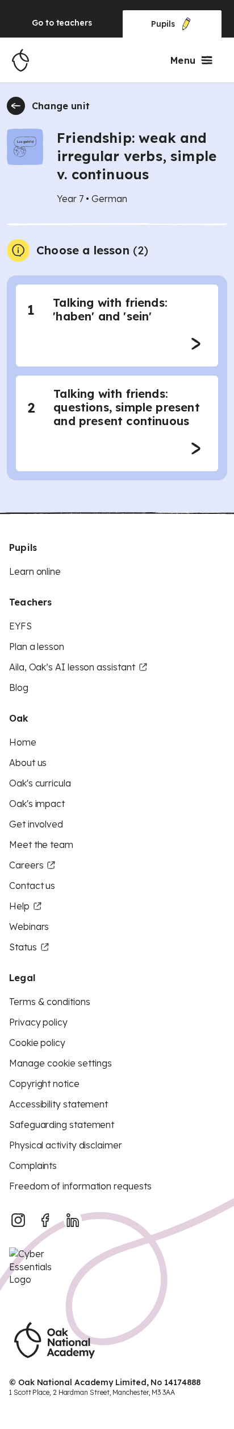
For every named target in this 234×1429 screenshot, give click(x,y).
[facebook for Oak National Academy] (45, 1220)
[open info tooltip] (18, 250)
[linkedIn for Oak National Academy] (73, 1220)
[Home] (20, 60)
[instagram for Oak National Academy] (18, 1220)
